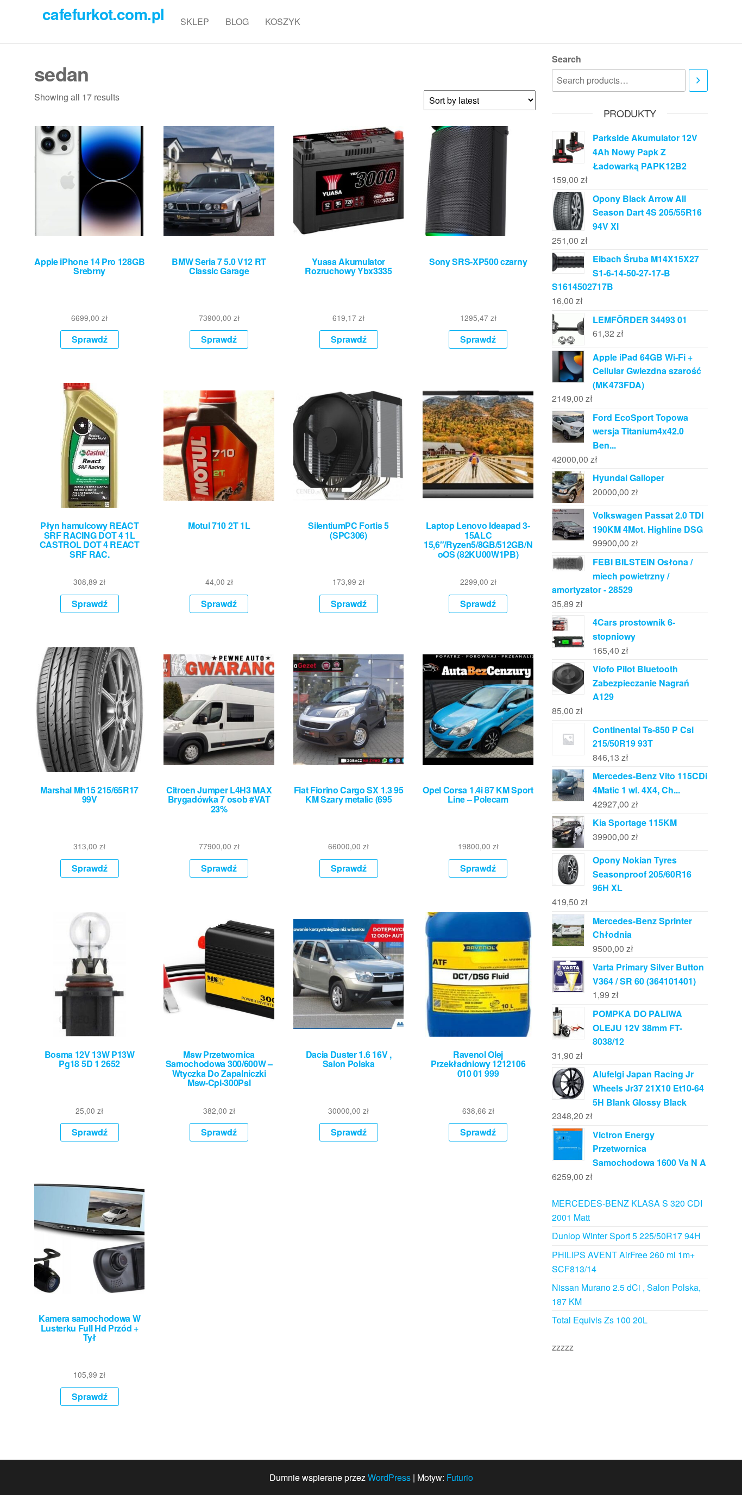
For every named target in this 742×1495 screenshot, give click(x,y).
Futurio (460, 1477)
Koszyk (282, 21)
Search (566, 59)
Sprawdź (90, 339)
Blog (237, 21)
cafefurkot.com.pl (103, 14)
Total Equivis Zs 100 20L (599, 1320)
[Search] (698, 80)
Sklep (194, 21)
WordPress (389, 1477)
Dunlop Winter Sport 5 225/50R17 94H (626, 1235)
